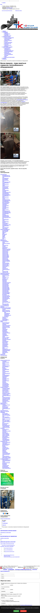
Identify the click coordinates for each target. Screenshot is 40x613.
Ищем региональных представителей (12, 556)
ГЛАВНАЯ (4, 31)
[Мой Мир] (6, 513)
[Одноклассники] (4, 513)
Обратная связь (18, 10)
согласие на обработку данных (7, 601)
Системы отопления (8, 40)
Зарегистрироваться (4, 571)
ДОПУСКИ (6, 34)
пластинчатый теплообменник (22, 99)
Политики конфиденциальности (26, 605)
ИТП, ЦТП (6, 41)
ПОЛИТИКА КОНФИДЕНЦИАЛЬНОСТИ (23, 569)
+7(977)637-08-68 (9, 7)
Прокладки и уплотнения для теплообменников (8, 51)
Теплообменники (7, 47)
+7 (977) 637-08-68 (9, 568)
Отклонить (23, 611)
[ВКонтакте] (3, 513)
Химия (5, 56)
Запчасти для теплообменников (7, 53)
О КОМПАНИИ (5, 32)
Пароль (2, 576)
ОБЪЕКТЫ (4, 58)
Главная (3, 521)
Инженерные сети (7, 43)
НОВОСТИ (4, 525)
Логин (2, 574)
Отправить (3, 603)
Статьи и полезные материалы (7, 46)
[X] (7, 513)
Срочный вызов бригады (7, 10)
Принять (16, 611)
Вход (1, 4)
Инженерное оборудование (9, 57)
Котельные (6, 44)
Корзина (3, 2)
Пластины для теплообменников (7, 49)
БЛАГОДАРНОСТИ (7, 35)
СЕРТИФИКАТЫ (7, 33)
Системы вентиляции (8, 42)
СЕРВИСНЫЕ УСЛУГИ (6, 36)
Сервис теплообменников (9, 37)
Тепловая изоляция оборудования (7, 39)
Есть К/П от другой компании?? (7, 546)
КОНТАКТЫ (4, 59)
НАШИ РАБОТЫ (9, 548)
